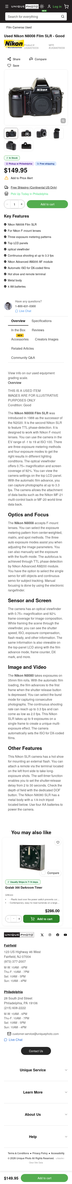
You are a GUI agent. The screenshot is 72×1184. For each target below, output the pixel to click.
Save (16, 65)
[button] (66, 6)
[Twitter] (42, 934)
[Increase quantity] (22, 204)
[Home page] (24, 6)
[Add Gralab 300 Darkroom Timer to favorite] (58, 842)
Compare (41, 59)
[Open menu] (6, 6)
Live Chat (25, 311)
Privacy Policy (40, 1153)
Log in (57, 6)
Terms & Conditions (18, 1153)
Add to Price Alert (22, 178)
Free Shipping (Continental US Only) (34, 187)
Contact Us (36, 1051)
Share (16, 59)
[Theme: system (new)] (42, 6)
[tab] (18, 321)
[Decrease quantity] (7, 204)
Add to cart (47, 204)
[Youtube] (65, 934)
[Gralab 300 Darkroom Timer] (32, 858)
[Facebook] (57, 934)
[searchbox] (36, 16)
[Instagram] (49, 934)
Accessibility (57, 1153)
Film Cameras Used (19, 27)
